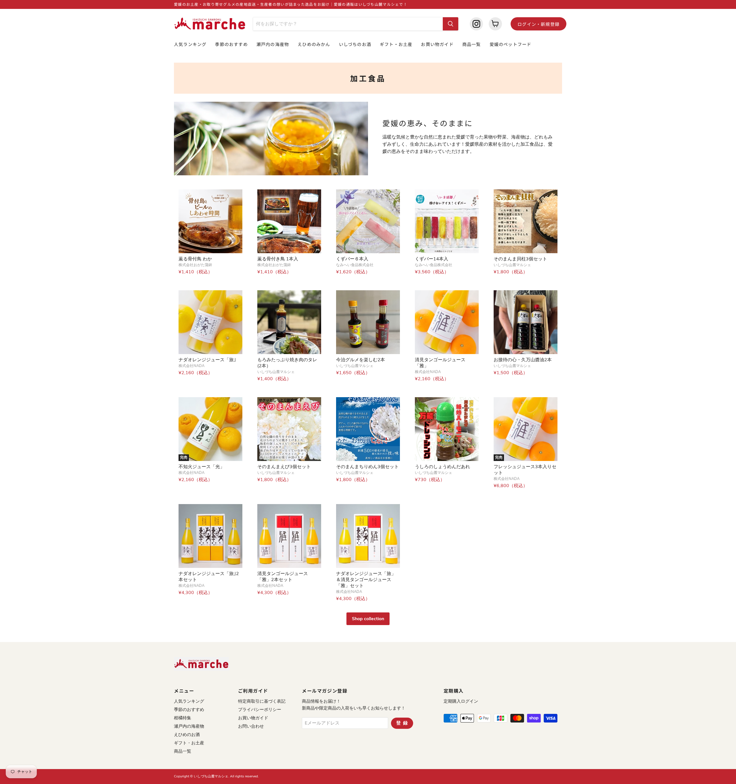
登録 (403, 723)
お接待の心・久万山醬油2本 (523, 360)
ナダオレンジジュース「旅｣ (207, 360)
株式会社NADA (191, 365)
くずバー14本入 (431, 259)
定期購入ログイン (461, 701)
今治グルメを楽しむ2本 (360, 360)
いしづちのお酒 (355, 44)
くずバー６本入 (352, 259)
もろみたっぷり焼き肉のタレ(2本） (287, 363)
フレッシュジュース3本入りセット (525, 470)
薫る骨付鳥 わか (195, 259)
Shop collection (368, 619)
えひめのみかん (314, 44)
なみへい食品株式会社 (354, 265)
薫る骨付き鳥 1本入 (277, 259)
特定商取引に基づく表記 (261, 701)
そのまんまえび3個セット (284, 467)
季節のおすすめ (231, 44)
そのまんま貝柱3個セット (520, 259)
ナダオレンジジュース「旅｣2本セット (209, 576)
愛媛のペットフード (511, 44)
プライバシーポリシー (259, 709)
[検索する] (450, 23)
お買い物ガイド (437, 44)
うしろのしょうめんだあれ (442, 467)
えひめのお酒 (187, 734)
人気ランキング (190, 44)
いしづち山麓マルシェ (512, 265)
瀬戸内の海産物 (272, 44)
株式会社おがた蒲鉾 (195, 265)
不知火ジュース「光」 (202, 467)
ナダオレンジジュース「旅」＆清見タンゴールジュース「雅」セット (366, 579)
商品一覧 (471, 44)
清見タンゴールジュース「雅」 (440, 363)
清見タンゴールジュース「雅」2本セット (282, 576)
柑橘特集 (182, 718)
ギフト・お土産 (396, 44)
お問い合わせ (251, 726)
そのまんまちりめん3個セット (367, 467)
